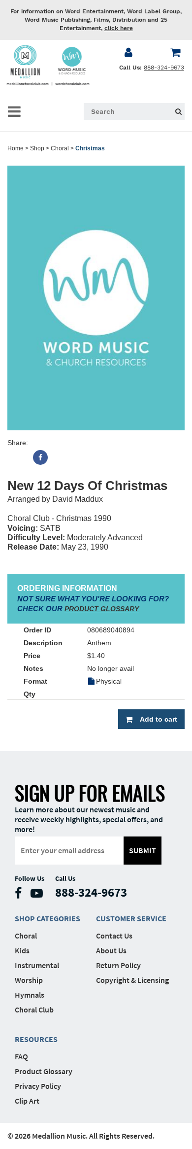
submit (142, 850)
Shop (37, 148)
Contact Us (114, 935)
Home (15, 148)
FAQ (21, 1056)
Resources (36, 1039)
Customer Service (131, 918)
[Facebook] (40, 457)
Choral (60, 148)
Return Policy (118, 965)
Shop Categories (47, 918)
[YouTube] (39, 895)
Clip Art (27, 1101)
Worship (29, 980)
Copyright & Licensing (132, 980)
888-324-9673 (164, 67)
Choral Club (34, 1009)
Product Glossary (43, 1071)
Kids (22, 950)
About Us (111, 950)
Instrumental (37, 965)
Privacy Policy (38, 1086)
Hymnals (29, 995)
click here (118, 28)
